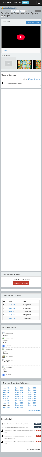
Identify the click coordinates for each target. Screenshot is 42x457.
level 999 (5, 403)
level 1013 (32, 390)
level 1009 (19, 403)
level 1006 (19, 396)
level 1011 (19, 407)
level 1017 (32, 398)
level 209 (12, 305)
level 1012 (32, 388)
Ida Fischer (8, 374)
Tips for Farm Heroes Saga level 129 (22, 430)
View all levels (33, 410)
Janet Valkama (9, 356)
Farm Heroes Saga (9, 8)
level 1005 (19, 394)
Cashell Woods (9, 345)
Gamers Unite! (14, 3)
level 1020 (32, 405)
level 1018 (32, 401)
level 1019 (32, 403)
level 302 (12, 311)
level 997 (5, 398)
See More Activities (32, 449)
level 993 (5, 390)
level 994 (5, 392)
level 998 (5, 401)
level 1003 (19, 390)
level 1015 (32, 394)
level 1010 (19, 405)
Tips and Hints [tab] (34, 79)
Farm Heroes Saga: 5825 (13, 427)
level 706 (12, 318)
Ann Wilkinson (9, 333)
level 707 (12, 315)
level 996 (5, 396)
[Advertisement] (21, 179)
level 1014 (32, 392)
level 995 (5, 394)
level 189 (12, 308)
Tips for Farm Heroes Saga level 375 (22, 441)
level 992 (5, 388)
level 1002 (19, 388)
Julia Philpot (9, 367)
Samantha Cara (9, 360)
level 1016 (32, 396)
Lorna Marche (9, 349)
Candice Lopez (9, 338)
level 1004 (19, 392)
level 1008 (19, 401)
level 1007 (19, 398)
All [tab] (25, 79)
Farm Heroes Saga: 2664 (13, 423)
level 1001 (6, 407)
